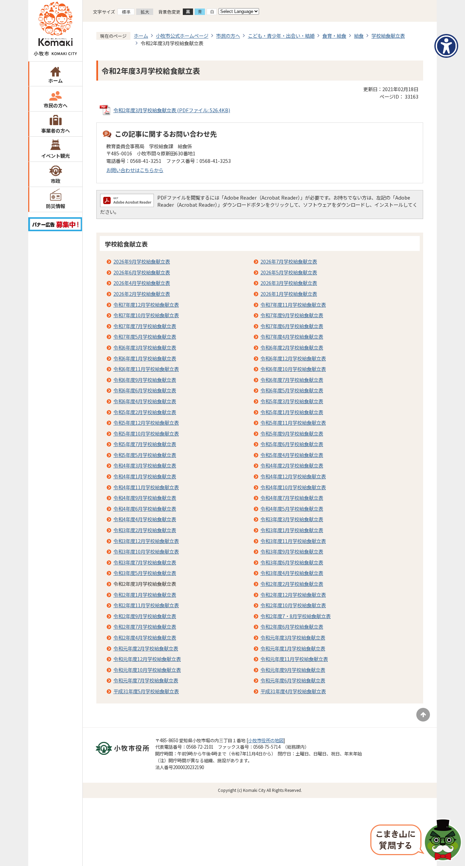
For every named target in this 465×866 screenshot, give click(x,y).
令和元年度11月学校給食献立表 (294, 658)
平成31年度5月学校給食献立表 (146, 691)
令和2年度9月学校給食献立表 (144, 615)
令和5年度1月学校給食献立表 (291, 411)
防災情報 (55, 205)
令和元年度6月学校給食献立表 (292, 680)
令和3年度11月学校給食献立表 (293, 540)
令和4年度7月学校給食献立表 (291, 497)
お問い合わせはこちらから (134, 169)
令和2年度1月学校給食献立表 (144, 594)
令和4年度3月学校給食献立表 (144, 465)
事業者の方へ (55, 130)
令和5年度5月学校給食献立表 (144, 454)
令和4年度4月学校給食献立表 (144, 519)
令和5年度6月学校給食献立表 (291, 443)
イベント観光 (55, 155)
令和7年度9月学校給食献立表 (291, 315)
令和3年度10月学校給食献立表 (146, 551)
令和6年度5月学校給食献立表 (291, 390)
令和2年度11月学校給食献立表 (146, 605)
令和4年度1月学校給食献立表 (144, 476)
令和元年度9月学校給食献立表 (292, 669)
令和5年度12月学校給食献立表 (146, 422)
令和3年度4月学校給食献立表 (291, 572)
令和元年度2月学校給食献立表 (145, 648)
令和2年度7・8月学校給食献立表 (295, 615)
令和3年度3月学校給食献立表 (291, 519)
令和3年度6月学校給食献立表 (291, 562)
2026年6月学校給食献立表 (141, 272)
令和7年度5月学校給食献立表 (144, 336)
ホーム (55, 80)
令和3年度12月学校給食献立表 (146, 540)
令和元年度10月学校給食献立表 (147, 669)
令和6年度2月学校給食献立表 (291, 347)
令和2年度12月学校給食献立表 (293, 594)
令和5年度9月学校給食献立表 (291, 433)
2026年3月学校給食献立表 (288, 282)
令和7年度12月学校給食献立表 (146, 304)
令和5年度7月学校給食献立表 (144, 443)
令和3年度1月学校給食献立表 (291, 529)
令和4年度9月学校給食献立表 (144, 497)
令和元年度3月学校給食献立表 (292, 637)
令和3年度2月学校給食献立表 (144, 529)
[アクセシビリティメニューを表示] (446, 46)
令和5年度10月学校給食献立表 (146, 433)
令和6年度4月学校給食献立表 (144, 401)
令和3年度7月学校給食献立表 (144, 562)
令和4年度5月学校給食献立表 (291, 508)
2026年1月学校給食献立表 (288, 293)
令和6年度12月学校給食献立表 (293, 358)
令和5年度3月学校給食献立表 (291, 401)
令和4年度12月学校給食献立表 (293, 476)
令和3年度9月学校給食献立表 (291, 551)
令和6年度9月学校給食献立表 (144, 379)
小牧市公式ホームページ (182, 35)
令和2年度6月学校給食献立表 (291, 626)
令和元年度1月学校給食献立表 (292, 648)
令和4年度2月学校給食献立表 (291, 465)
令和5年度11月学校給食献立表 (293, 422)
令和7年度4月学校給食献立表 (291, 336)
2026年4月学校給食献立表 (141, 282)
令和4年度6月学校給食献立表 (144, 508)
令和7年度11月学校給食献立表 (293, 304)
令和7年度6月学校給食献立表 (291, 325)
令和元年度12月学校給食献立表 (147, 658)
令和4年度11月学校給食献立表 (146, 487)
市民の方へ (55, 105)
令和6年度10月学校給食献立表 (293, 368)
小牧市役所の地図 (266, 740)
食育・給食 (334, 35)
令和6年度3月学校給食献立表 (144, 347)
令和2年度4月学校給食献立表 (144, 637)
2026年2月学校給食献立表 (141, 293)
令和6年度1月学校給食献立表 (144, 358)
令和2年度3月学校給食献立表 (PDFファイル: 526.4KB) (171, 110)
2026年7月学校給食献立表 (288, 261)
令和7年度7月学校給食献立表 (144, 325)
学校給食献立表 (388, 35)
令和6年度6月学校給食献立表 (144, 390)
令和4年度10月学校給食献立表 (293, 487)
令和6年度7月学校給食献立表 (291, 379)
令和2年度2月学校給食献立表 (291, 583)
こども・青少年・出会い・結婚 (281, 35)
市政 (55, 180)
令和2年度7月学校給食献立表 (144, 626)
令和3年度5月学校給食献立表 (144, 572)
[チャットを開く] (416, 840)
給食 (359, 35)
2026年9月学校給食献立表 (141, 261)
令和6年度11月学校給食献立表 (146, 368)
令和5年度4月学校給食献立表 (291, 454)
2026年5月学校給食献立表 (288, 272)
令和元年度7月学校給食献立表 (145, 680)
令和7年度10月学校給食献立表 (146, 315)
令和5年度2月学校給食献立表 (144, 411)
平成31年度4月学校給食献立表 (293, 691)
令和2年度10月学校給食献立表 (293, 605)
